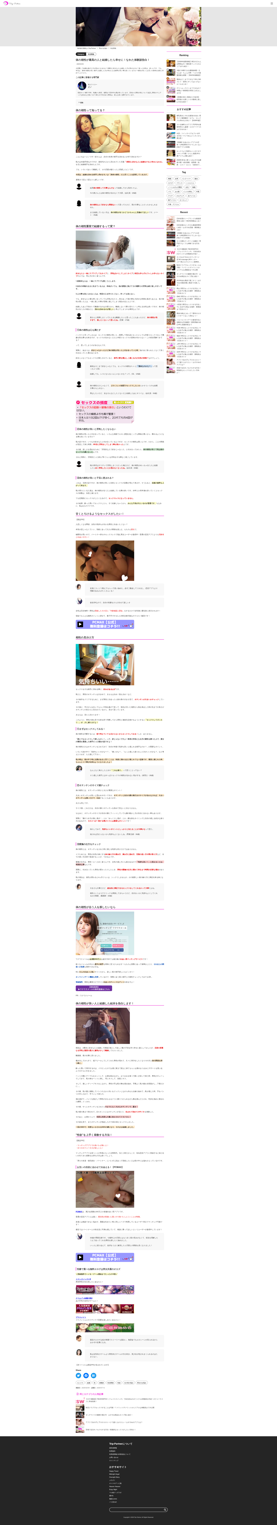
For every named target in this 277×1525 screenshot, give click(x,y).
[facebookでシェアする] (86, 1375)
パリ (169, 191)
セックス (80, 1383)
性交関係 (111, 1383)
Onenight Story (114, 1477)
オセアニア (180, 196)
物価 (193, 187)
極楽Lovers (113, 1499)
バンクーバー (186, 178)
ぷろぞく (112, 1480)
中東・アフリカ (173, 204)
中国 (197, 191)
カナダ (170, 183)
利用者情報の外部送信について (119, 1454)
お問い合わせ (113, 1457)
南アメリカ (172, 200)
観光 (196, 178)
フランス (179, 183)
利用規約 (112, 1451)
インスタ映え (187, 191)
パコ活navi (113, 1502)
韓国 (169, 178)
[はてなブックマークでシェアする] (93, 1375)
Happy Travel (113, 1471)
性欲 (119, 1383)
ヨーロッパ (183, 200)
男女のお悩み (141, 1383)
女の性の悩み (128, 1383)
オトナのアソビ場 (115, 1483)
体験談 (101, 1383)
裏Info (111, 1495)
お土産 (177, 191)
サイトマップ (113, 1460)
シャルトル (190, 183)
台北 (187, 187)
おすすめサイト (118, 1467)
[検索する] (165, 1510)
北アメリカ (191, 196)
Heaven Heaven (114, 1486)
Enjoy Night (113, 1489)
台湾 (176, 178)
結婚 (88, 1383)
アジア (170, 196)
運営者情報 (113, 1448)
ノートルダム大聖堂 (175, 187)
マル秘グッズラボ (115, 1492)
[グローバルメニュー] (271, 3)
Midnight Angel (114, 1474)
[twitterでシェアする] (78, 1375)
